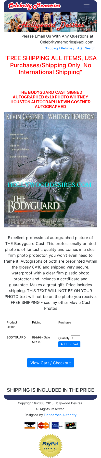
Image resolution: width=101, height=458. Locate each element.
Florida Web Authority (60, 415)
